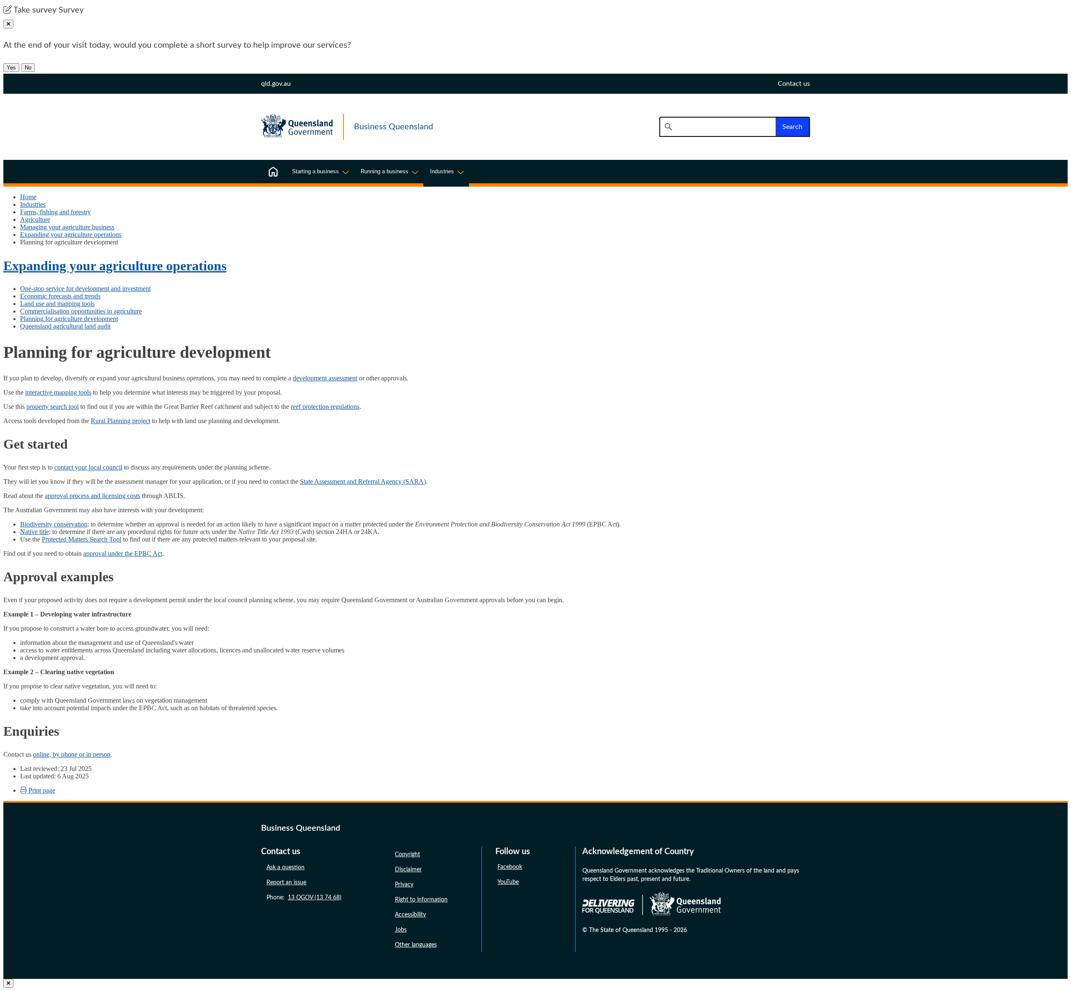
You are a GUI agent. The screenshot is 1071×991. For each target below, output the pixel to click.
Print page (41, 790)
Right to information (421, 900)
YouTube (508, 882)
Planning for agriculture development (69, 318)
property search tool (52, 406)
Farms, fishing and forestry (55, 212)
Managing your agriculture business (67, 227)
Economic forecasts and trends (60, 296)
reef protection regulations (325, 406)
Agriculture (35, 219)
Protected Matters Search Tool (81, 539)
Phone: (303, 898)
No (28, 67)
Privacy (404, 885)
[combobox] (717, 127)
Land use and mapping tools (57, 303)
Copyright (407, 854)
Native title (34, 531)
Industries (33, 204)
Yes (11, 67)
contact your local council (88, 467)
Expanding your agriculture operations (70, 234)
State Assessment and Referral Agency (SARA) (363, 481)
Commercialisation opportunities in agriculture (81, 311)
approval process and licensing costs (92, 495)
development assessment (325, 378)
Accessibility (410, 915)
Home (28, 196)
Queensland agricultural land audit (65, 326)
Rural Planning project (120, 420)
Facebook (509, 867)
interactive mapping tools (58, 392)
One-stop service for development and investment (85, 288)
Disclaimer (408, 870)
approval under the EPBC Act (122, 553)
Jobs (401, 930)
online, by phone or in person (71, 754)
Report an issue (286, 883)
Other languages (416, 945)
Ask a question (285, 867)
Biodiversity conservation (53, 524)
